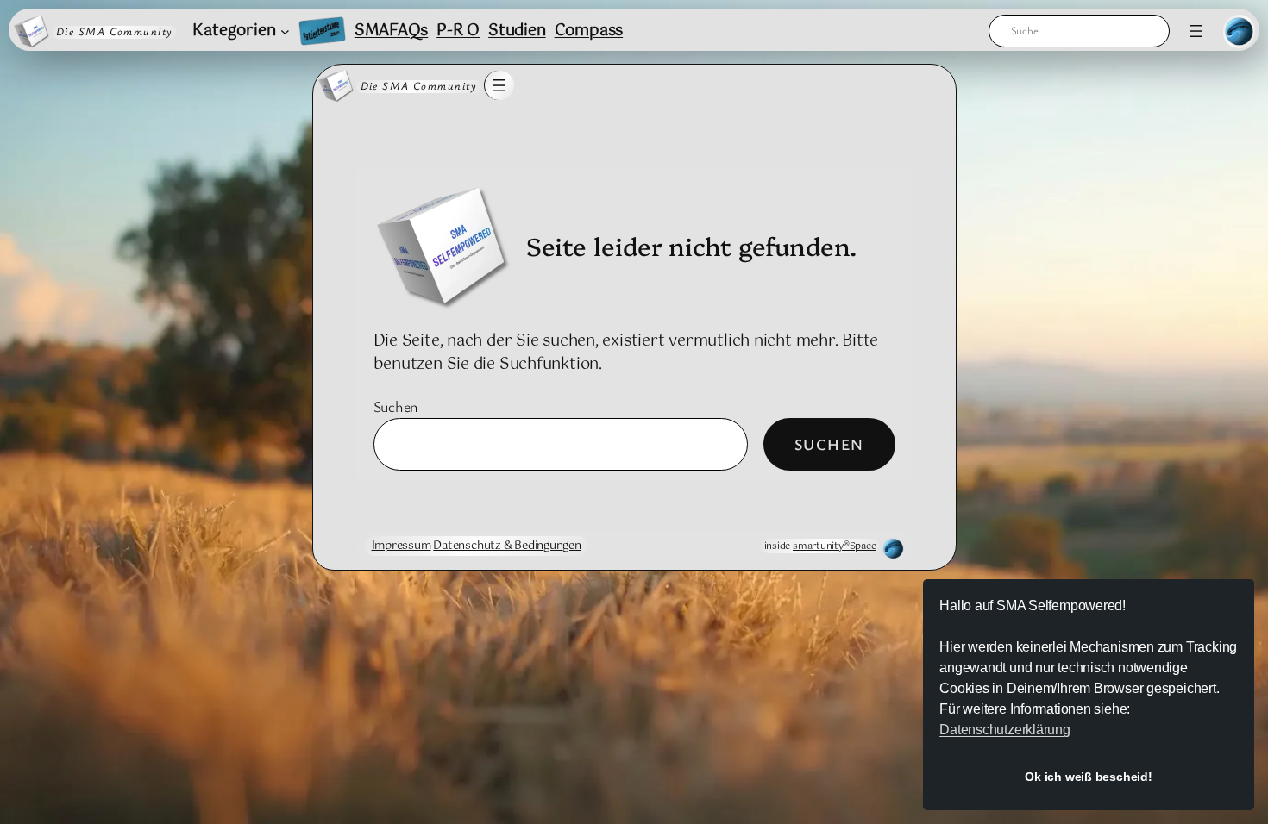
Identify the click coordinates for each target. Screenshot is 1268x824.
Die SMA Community (114, 31)
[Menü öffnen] (1196, 31)
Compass (589, 31)
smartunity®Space (834, 546)
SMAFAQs (391, 31)
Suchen (396, 406)
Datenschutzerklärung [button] (1004, 729)
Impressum (401, 546)
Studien (516, 31)
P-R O (458, 31)
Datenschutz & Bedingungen (507, 546)
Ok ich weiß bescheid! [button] (1088, 776)
